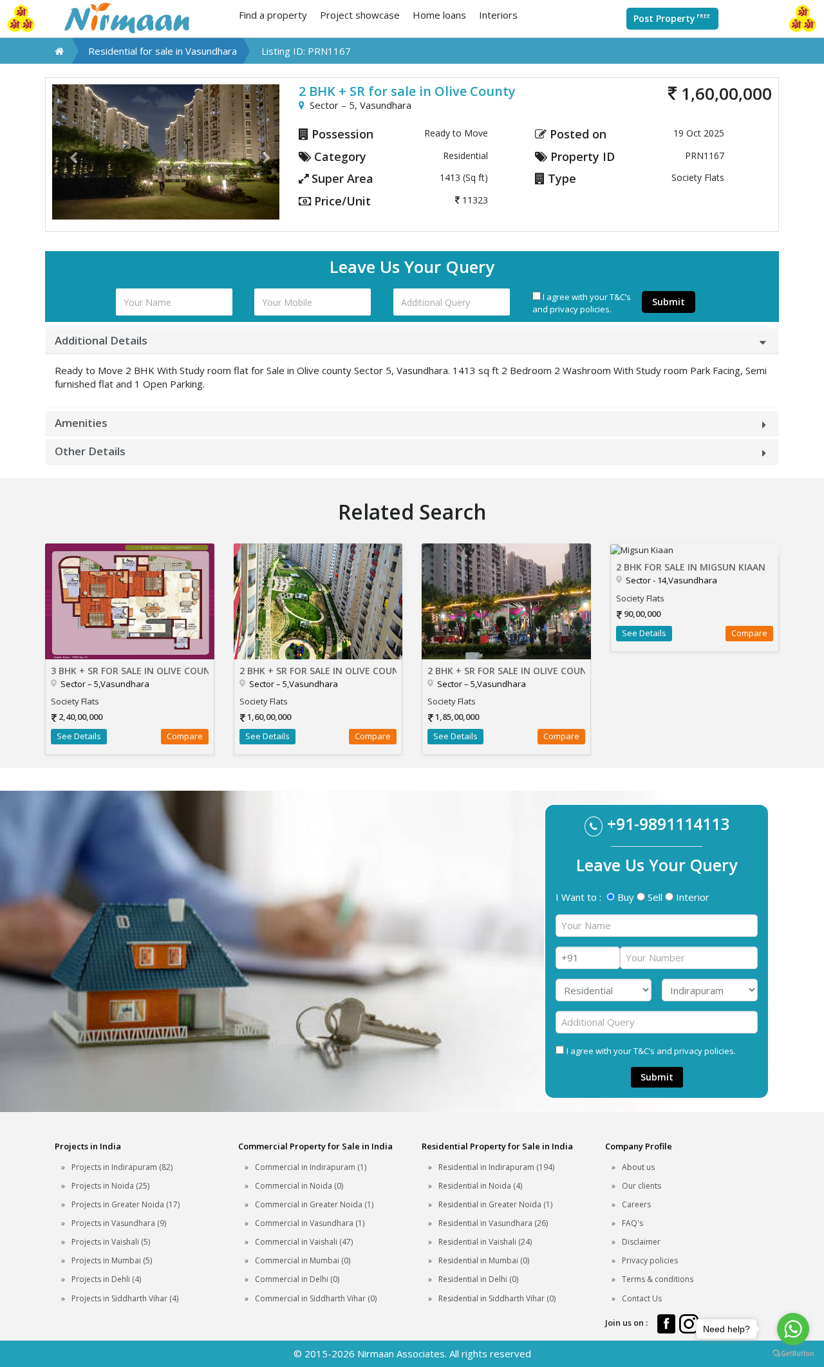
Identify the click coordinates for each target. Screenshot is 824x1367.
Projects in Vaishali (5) (110, 1241)
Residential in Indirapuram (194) (496, 1167)
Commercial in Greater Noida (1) (314, 1204)
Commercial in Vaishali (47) (304, 1241)
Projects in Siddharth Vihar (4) (124, 1298)
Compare (185, 736)
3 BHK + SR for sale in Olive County (130, 671)
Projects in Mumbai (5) (111, 1260)
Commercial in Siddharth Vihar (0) (316, 1298)
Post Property (671, 18)
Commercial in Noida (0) (299, 1185)
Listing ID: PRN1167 (306, 50)
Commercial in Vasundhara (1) (309, 1223)
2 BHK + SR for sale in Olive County (318, 671)
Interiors (498, 14)
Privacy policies (650, 1260)
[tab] (412, 341)
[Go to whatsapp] (793, 1329)
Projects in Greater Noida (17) (125, 1204)
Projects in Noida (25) (110, 1185)
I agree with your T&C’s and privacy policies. (581, 303)
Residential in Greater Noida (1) (495, 1204)
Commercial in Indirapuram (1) (310, 1167)
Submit (668, 302)
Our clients (641, 1185)
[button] (69, 152)
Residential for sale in (162, 50)
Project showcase (360, 14)
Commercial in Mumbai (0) (302, 1260)
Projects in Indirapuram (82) (122, 1167)
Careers (636, 1204)
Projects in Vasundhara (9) (118, 1223)
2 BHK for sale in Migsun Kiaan (690, 567)
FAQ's (632, 1223)
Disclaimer (641, 1241)
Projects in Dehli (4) (106, 1279)
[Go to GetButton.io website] (793, 1354)
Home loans (439, 14)
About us (638, 1167)
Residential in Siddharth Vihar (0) (497, 1298)
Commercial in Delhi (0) (297, 1279)
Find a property (273, 14)
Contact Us (642, 1298)
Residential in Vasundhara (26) (493, 1223)
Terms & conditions (657, 1279)
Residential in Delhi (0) (478, 1279)
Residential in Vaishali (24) (485, 1241)
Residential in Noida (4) (480, 1185)
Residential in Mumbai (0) (483, 1260)
